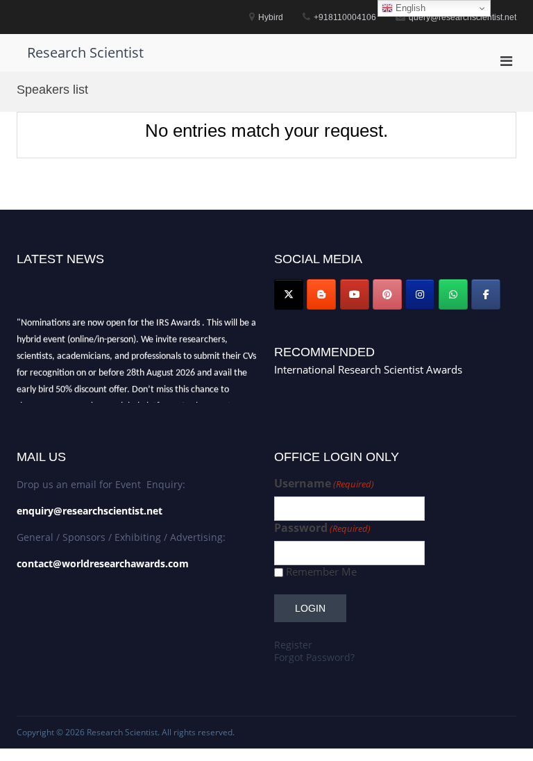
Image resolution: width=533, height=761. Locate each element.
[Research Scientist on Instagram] (419, 294)
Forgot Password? (314, 657)
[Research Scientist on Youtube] (354, 294)
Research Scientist (85, 52)
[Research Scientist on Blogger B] (321, 294)
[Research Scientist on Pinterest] (387, 294)
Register (293, 644)
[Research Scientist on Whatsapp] (453, 294)
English (409, 8)
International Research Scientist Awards (368, 369)
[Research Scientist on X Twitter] (288, 294)
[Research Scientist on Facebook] (485, 294)
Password (322, 528)
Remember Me (321, 571)
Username (324, 483)
